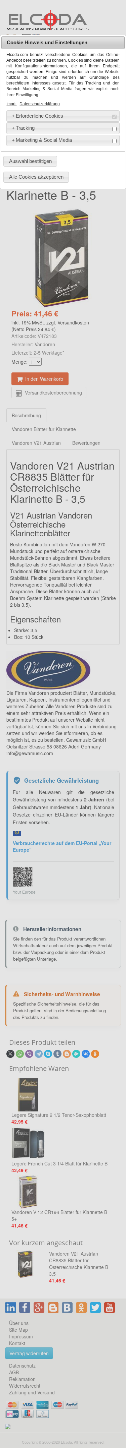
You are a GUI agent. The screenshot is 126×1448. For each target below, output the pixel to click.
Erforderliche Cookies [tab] (39, 116)
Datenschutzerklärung (39, 104)
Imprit (11, 104)
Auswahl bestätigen (30, 161)
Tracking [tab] (25, 128)
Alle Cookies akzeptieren (36, 177)
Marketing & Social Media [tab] (44, 140)
